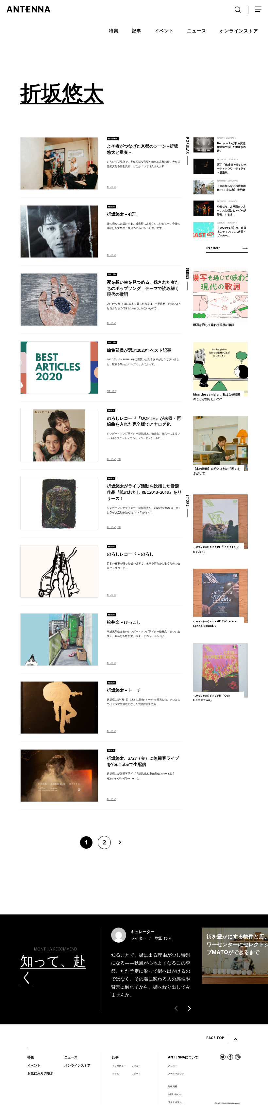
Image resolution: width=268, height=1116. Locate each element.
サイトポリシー (176, 1102)
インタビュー (119, 1065)
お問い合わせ (175, 1094)
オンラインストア (77, 1065)
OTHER (111, 391)
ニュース (70, 1057)
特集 (30, 1057)
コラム (115, 1073)
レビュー (136, 1065)
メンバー (172, 1065)
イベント (34, 1065)
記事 (115, 1057)
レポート (136, 1073)
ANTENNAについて (183, 1057)
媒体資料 (172, 1086)
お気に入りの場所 (40, 1073)
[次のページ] (119, 842)
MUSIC (111, 186)
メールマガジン (176, 1073)
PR (119, 459)
